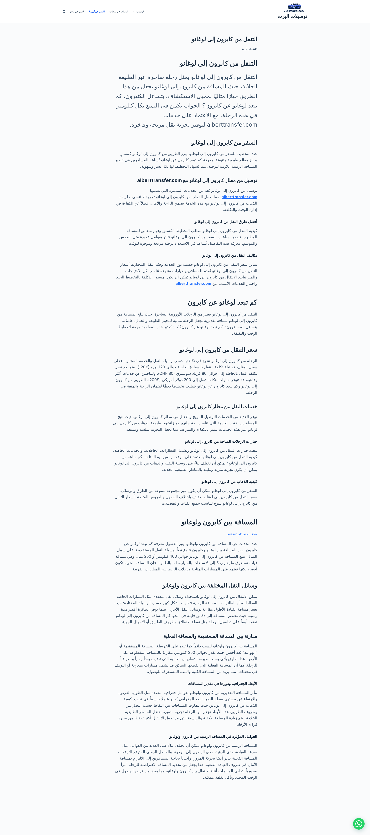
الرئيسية (140, 11)
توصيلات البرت (292, 16)
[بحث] (64, 11)
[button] (359, 824)
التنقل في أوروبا (97, 11)
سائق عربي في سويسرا (242, 533)
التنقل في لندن (77, 11)
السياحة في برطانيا (118, 11)
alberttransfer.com (239, 197)
